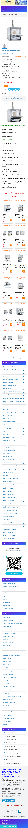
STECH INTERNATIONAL (9, 718)
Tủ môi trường (7, 406)
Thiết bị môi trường (9, 497)
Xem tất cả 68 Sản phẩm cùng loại (14, 358)
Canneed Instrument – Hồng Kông (13, 623)
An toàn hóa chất (8, 532)
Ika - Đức (5, 668)
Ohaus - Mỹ (6, 705)
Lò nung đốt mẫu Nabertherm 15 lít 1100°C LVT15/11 (20, 267)
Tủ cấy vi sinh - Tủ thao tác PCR (12, 398)
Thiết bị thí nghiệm (11, 743)
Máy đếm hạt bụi (8, 444)
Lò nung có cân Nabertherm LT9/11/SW (19, 347)
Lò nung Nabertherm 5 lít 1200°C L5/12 (7, 241)
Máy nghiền (6, 447)
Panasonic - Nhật (8, 709)
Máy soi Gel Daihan (8, 425)
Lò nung (5, 376)
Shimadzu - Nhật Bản (9, 712)
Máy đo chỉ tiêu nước (9, 469)
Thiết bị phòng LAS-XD (9, 590)
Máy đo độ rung (8, 472)
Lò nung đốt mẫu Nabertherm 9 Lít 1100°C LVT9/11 (7, 320)
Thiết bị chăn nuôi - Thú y (10, 586)
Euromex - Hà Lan (8, 642)
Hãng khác (6, 724)
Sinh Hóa (5, 599)
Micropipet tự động (9, 523)
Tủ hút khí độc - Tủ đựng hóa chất (12, 402)
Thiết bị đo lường (8, 500)
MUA (6, 86)
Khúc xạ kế (6, 519)
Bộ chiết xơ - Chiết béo (10, 513)
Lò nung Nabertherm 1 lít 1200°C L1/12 (7, 216)
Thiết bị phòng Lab (11, 739)
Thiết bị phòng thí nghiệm (13, 763)
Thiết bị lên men (8, 488)
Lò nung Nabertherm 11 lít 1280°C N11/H (7, 294)
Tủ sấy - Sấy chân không (10, 379)
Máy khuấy (6, 434)
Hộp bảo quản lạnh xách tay (11, 392)
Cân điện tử (6, 373)
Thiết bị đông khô (8, 491)
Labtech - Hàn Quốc (9, 687)
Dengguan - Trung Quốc (10, 633)
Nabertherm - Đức (8, 699)
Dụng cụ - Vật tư (8, 526)
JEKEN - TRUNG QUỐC (8, 671)
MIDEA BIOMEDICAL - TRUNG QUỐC (12, 696)
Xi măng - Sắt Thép (8, 609)
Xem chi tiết (9, 211)
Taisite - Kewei (7, 721)
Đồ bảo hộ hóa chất (9, 535)
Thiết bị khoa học (10, 736)
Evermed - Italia (7, 645)
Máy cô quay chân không (10, 478)
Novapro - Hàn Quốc (9, 702)
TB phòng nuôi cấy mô (9, 485)
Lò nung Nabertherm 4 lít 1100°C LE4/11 (19, 241)
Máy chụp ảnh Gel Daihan (10, 422)
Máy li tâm (6, 418)
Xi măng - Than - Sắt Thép (10, 593)
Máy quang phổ (8, 456)
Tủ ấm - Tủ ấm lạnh (8, 382)
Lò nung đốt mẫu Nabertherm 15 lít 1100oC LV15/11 (20, 294)
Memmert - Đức (7, 690)
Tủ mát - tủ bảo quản (9, 385)
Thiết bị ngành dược (9, 583)
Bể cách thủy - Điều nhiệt (10, 412)
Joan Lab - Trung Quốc (9, 677)
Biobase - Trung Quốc (9, 620)
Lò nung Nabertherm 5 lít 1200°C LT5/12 (19, 216)
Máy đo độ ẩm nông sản (10, 466)
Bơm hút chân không (9, 482)
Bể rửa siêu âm (7, 415)
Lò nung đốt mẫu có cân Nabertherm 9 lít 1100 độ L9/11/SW (7, 267)
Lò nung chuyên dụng (12, 753)
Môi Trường (6, 605)
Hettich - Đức (7, 664)
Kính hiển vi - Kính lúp (9, 369)
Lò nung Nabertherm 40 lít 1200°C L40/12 (7, 347)
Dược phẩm (6, 602)
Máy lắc (5, 431)
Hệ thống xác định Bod (10, 510)
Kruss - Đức (6, 680)
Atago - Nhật (6, 617)
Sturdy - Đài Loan (8, 715)
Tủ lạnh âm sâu (7, 388)
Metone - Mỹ (6, 693)
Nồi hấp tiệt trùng (8, 366)
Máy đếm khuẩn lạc (9, 440)
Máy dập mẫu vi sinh (9, 437)
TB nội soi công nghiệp (10, 504)
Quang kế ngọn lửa (9, 459)
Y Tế (4, 596)
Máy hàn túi (6, 475)
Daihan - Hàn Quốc (8, 630)
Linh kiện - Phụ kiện (9, 538)
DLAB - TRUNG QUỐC (8, 636)
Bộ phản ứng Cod (8, 516)
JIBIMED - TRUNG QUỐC (9, 674)
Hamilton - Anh (7, 658)
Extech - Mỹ (6, 649)
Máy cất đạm (7, 463)
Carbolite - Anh (7, 627)
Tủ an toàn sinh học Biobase (13, 756)
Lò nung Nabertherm (11, 749)
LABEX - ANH (6, 683)
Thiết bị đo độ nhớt (9, 494)
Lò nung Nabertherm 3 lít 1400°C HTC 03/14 (20, 320)
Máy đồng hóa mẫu (9, 450)
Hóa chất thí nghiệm (9, 529)
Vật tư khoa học (10, 732)
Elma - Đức (6, 639)
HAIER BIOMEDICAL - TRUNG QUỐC (12, 655)
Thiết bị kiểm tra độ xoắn (10, 507)
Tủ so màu (6, 409)
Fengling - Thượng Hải (9, 652)
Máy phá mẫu (7, 453)
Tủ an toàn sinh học (9, 395)
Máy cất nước (7, 428)
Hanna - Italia (7, 661)
